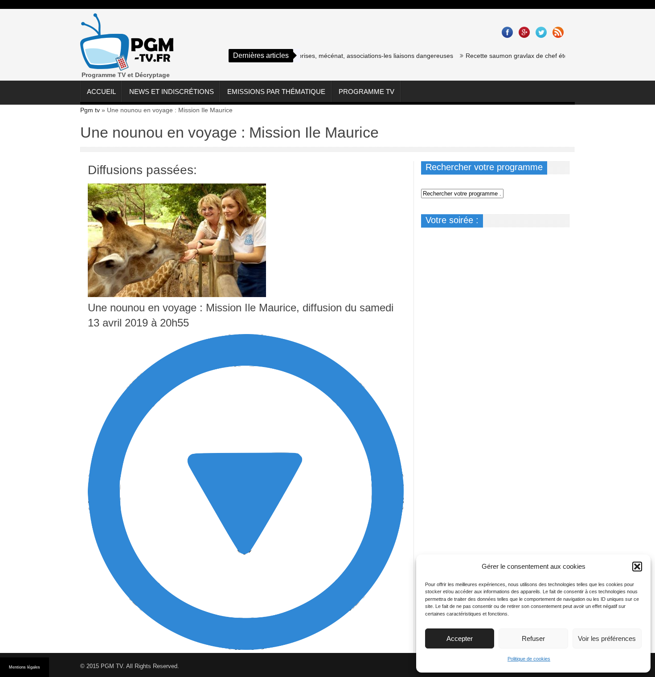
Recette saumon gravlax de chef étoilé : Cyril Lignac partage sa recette (555, 55)
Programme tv (366, 91)
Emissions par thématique (276, 91)
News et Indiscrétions (171, 91)
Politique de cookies (529, 658)
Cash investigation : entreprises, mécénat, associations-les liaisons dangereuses (329, 55)
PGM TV (112, 666)
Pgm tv (90, 110)
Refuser (533, 638)
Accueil (101, 91)
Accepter (459, 638)
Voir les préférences (607, 638)
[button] (637, 566)
